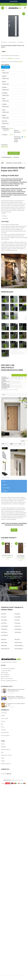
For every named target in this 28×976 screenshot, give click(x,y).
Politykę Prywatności (12, 594)
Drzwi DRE (3, 613)
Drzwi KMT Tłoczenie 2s (7, 555)
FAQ (2, 724)
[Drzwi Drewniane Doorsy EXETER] (20, 548)
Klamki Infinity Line (5, 648)
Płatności (3, 715)
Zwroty (2, 727)
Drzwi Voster (4, 623)
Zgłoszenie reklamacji (5, 763)
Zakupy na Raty (4, 718)
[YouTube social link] (8, 774)
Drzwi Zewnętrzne (12, 42)
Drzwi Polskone (4, 626)
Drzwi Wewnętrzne (19, 645)
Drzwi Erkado (4, 620)
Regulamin (3, 746)
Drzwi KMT (17, 620)
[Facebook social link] (2, 774)
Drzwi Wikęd (20, 42)
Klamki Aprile (4, 645)
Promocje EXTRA (5, 732)
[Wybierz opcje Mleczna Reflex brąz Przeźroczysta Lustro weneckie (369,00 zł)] (13, 95)
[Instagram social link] (6, 774)
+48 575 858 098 (8, 678)
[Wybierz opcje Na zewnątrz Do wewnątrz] (13, 89)
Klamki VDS (3, 639)
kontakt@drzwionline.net (11, 680)
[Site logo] (14, 7)
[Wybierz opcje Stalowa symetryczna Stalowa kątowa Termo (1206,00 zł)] (13, 106)
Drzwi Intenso (4, 629)
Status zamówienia (5, 735)
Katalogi (3, 760)
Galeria (2, 758)
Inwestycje (3, 729)
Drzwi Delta (17, 613)
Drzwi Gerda (17, 623)
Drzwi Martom (18, 632)
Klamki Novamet (18, 642)
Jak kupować (4, 712)
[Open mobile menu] (2, 8)
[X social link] (4, 774)
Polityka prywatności (5, 749)
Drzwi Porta (3, 617)
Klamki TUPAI (4, 642)
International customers (6, 755)
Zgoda (15, 973)
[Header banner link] (13, 1)
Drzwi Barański (4, 635)
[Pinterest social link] (10, 774)
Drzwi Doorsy (4, 632)
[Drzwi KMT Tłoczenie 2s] (7, 548)
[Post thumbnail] (3, 691)
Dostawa (3, 721)
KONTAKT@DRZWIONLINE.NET (7, 4)
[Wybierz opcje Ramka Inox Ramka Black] (13, 101)
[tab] (2, 163)
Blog (2, 752)
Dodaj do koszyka (13, 153)
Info (9, 973)
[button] (11, 546)
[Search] (6, 8)
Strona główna (4, 42)
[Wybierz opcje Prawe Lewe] (13, 84)
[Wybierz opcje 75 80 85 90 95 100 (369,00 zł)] (13, 78)
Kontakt (3, 743)
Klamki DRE (17, 639)
